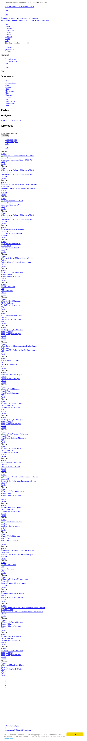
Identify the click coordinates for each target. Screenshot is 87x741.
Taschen (8, 33)
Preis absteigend (11, 59)
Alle (6, 67)
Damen (46, 20)
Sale (6, 41)
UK (6, 15)
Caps (7, 81)
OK (75, 734)
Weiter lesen (9, 738)
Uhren (7, 105)
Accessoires (9, 30)
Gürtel (7, 89)
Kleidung (8, 28)
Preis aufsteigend (11, 61)
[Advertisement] (43, 707)
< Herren (8, 47)
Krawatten (9, 95)
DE (6, 10)
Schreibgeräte (10, 101)
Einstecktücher (10, 83)
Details (3, 164)
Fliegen (8, 87)
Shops (7, 39)
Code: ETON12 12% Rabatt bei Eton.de (19, 7)
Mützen (8, 97)
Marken (8, 26)
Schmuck (8, 37)
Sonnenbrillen (10, 103)
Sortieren (5, 55)
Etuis (7, 85)
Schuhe (8, 35)
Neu (6, 24)
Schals (7, 99)
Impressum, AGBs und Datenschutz (18, 730)
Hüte (7, 93)
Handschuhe (9, 91)
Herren (3, 20)
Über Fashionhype (12, 726)
